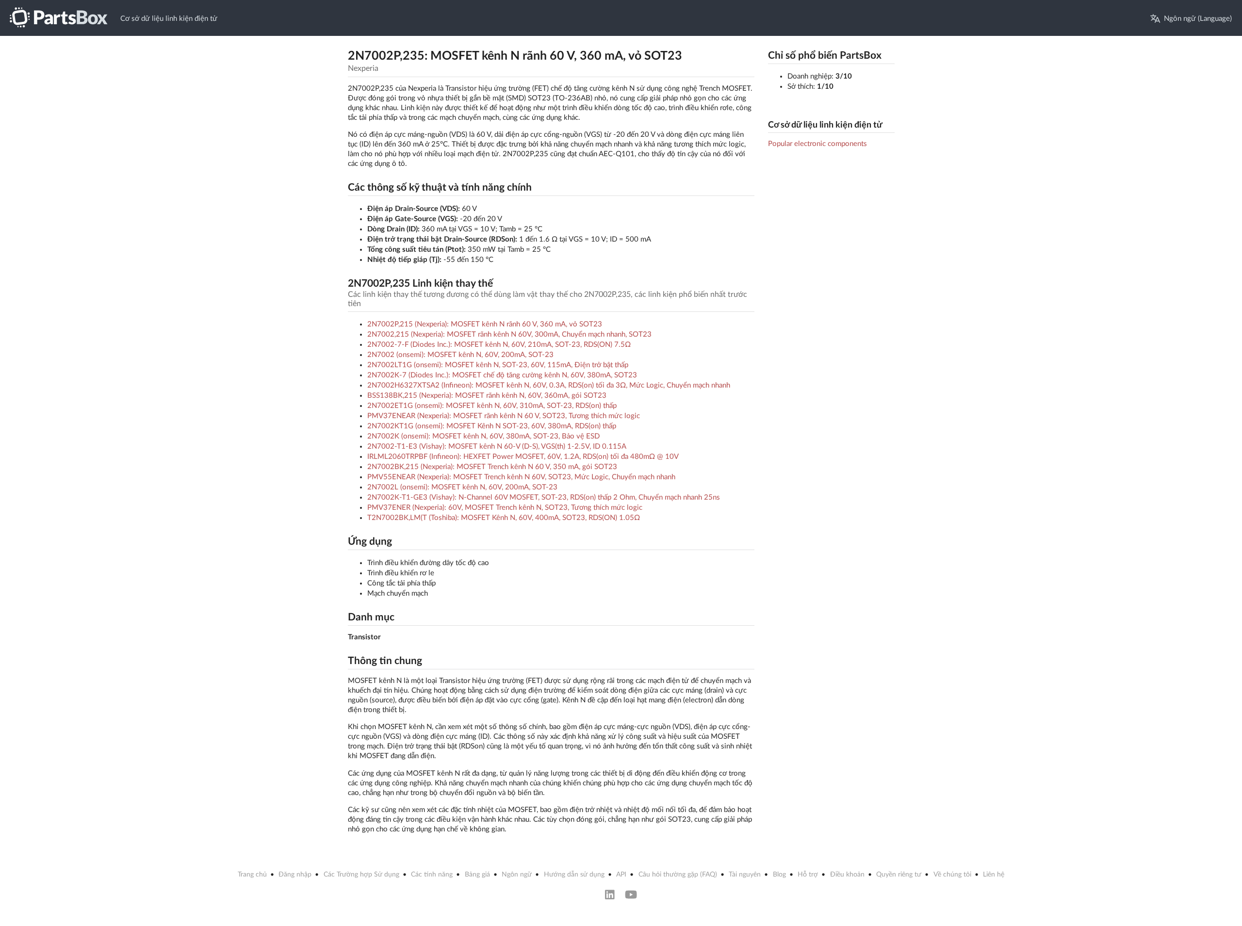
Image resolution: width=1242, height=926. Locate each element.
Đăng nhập (294, 874)
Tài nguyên (745, 874)
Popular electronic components (817, 143)
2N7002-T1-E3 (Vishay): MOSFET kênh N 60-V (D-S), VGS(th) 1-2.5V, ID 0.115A (496, 446)
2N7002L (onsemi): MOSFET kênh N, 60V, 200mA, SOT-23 (462, 487)
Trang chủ (252, 874)
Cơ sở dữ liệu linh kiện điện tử (168, 18)
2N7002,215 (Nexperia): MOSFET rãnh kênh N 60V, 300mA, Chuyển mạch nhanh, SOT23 (509, 334)
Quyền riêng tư (898, 874)
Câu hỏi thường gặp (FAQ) (677, 874)
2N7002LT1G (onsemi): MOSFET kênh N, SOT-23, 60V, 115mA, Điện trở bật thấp (497, 365)
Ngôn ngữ (517, 874)
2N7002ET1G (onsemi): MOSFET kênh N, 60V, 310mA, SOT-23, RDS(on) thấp (492, 405)
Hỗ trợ (808, 874)
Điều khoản (847, 874)
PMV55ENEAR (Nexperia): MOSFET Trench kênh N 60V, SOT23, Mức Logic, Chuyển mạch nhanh (521, 477)
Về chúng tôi (952, 874)
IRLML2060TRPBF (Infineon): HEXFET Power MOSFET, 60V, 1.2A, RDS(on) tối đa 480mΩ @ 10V (523, 456)
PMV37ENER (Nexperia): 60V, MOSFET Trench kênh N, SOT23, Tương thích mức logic (504, 507)
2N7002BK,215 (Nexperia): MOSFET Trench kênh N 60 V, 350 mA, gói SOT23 (492, 467)
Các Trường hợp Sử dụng (361, 874)
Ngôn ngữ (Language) (1198, 18)
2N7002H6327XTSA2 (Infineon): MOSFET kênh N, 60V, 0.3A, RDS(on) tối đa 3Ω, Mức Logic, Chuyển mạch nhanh (548, 385)
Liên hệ (993, 874)
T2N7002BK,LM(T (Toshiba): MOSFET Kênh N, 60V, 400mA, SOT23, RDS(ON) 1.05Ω (503, 517)
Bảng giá (477, 874)
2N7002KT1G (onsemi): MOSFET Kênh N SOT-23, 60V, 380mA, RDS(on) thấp (491, 426)
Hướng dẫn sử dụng (574, 874)
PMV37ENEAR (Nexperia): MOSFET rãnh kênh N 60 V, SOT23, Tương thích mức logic (503, 416)
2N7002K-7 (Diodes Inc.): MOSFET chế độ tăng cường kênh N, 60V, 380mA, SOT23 (502, 375)
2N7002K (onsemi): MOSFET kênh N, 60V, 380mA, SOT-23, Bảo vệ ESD (483, 436)
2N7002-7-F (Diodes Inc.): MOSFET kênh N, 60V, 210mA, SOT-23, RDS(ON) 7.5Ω (499, 344)
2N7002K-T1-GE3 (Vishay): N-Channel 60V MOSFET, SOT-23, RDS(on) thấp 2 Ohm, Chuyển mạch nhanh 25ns (543, 497)
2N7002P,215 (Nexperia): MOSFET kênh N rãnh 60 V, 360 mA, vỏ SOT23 (484, 324)
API (621, 874)
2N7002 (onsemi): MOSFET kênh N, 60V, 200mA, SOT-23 (460, 354)
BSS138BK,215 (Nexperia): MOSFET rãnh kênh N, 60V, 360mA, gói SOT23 (486, 395)
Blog (779, 874)
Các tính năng (432, 874)
